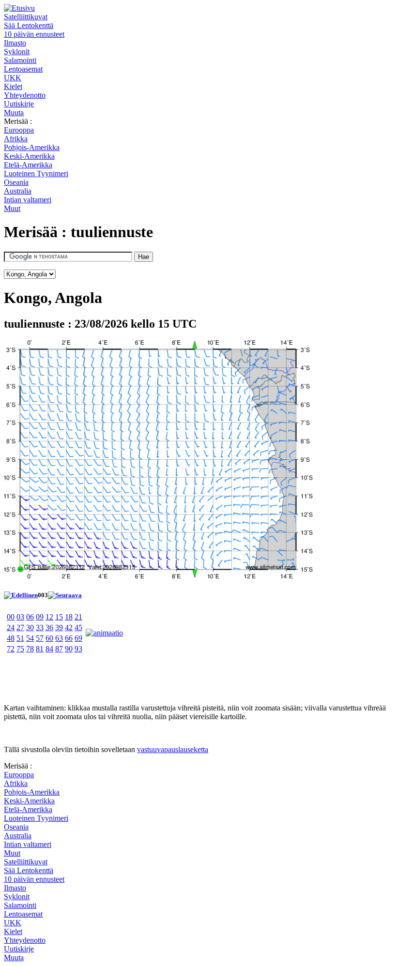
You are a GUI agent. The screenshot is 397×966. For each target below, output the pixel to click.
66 (69, 638)
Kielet (13, 86)
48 (11, 638)
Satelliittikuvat (25, 17)
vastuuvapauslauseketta (172, 749)
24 (11, 627)
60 (49, 638)
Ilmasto (15, 43)
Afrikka (16, 139)
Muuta (14, 112)
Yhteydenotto (25, 95)
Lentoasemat (23, 69)
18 (69, 617)
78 (30, 649)
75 (20, 649)
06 (30, 617)
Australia (17, 191)
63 (59, 638)
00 (11, 617)
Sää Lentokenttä (28, 25)
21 (78, 617)
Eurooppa (19, 130)
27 (20, 627)
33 (40, 627)
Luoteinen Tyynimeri (36, 173)
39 (59, 627)
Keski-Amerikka (29, 156)
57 (40, 638)
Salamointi (20, 60)
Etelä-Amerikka (28, 165)
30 (30, 627)
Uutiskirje (19, 104)
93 (78, 649)
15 (59, 617)
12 (49, 617)
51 (20, 638)
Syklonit (17, 51)
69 (78, 638)
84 (49, 649)
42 (69, 627)
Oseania (16, 182)
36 (49, 627)
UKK (12, 78)
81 (40, 649)
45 (78, 627)
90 (69, 649)
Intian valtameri (27, 200)
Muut (12, 208)
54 (30, 638)
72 (11, 649)
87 (59, 649)
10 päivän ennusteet (34, 34)
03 (20, 617)
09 (40, 617)
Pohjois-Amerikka (32, 147)
